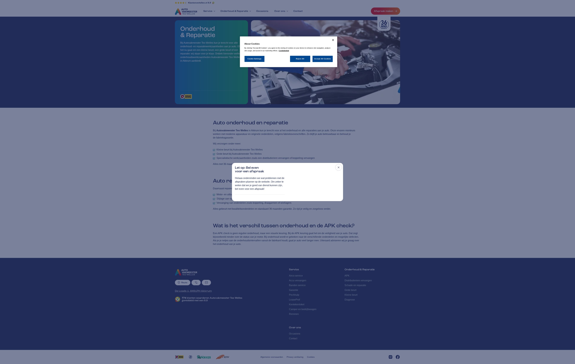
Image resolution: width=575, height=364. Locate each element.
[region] (288, 51)
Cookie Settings (254, 59)
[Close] (333, 40)
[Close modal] (338, 167)
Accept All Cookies (322, 59)
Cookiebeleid (284, 51)
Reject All (300, 59)
